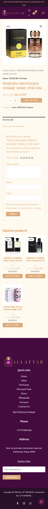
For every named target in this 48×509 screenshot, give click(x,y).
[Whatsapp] (30, 503)
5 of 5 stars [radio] (32, 158)
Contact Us (24, 406)
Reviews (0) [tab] (8, 120)
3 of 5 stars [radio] (27, 158)
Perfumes (24, 384)
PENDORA (14, 78)
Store (24, 393)
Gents (5, 78)
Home (5, 70)
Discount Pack (24, 389)
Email (9, 193)
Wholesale (24, 397)
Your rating (12, 157)
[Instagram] (24, 503)
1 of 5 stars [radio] (21, 158)
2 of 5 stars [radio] (24, 158)
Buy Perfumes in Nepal (24, 412)
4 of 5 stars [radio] (29, 158)
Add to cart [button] (12, 276)
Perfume (12, 70)
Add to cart (31, 100)
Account (24, 402)
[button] (41, 26)
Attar (24, 380)
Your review (13, 164)
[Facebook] (17, 503)
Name (9, 182)
